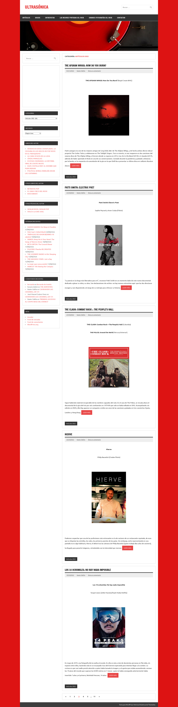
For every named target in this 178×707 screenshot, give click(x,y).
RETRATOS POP (33, 189)
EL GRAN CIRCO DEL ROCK (37, 191)
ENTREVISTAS (50, 18)
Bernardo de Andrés (44, 284)
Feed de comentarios (35, 322)
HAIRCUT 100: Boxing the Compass (40, 266)
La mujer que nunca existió (37, 264)
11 (94, 696)
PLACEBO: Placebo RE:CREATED (39, 249)
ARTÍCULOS (26, 18)
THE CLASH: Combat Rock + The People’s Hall (89, 309)
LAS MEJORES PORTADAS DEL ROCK (72, 18)
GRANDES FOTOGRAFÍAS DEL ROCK (100, 18)
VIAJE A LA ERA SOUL (35, 211)
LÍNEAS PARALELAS (34, 158)
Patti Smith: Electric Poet (79, 187)
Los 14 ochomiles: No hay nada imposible (88, 570)
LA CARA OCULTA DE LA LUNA (38, 156)
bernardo (30, 284)
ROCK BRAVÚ (32, 194)
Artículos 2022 (71, 177)
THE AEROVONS (46, 287)
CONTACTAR (121, 18)
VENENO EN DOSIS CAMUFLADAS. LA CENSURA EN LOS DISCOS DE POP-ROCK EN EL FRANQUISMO (40, 151)
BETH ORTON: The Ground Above (39, 244)
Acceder (30, 317)
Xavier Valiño (81, 71)
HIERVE (68, 434)
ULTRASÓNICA (36, 7)
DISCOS (37, 18)
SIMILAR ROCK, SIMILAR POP (38, 209)
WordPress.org (32, 324)
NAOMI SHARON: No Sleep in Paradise (41, 227)
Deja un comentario (94, 71)
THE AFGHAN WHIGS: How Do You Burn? (85, 65)
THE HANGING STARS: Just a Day (39, 259)
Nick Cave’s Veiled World (36, 232)
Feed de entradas (33, 319)
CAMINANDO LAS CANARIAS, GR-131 (39, 297)
